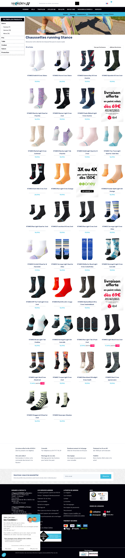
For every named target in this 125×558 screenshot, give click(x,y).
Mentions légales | (38, 553)
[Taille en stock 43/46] (87, 326)
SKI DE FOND (71, 9)
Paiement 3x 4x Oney (44, 498)
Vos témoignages (69, 504)
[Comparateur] (97, 3)
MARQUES (98, 9)
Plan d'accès (15, 498)
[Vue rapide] (46, 62)
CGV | (16, 553)
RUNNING (26, 9)
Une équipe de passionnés (71, 507)
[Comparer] (46, 57)
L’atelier (66, 498)
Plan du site (54, 553)
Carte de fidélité (42, 501)
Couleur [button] (4, 45)
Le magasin (67, 492)
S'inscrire (106, 476)
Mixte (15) (6, 33)
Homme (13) (7, 30)
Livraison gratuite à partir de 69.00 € (49, 492)
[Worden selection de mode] (102, 3)
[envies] (93, 3)
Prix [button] (2, 38)
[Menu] (107, 493)
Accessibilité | (47, 553)
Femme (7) (6, 27)
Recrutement (68, 510)
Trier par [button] (100, 47)
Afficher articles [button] (115, 47)
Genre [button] (3, 23)
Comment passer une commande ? (48, 513)
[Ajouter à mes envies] (46, 52)
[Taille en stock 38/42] (37, 326)
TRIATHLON (41, 9)
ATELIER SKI (51, 9)
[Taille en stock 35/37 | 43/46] (37, 213)
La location (67, 501)
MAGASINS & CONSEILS (85, 9)
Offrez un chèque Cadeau (45, 527)
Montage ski (41, 507)
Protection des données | (25, 553)
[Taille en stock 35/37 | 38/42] (37, 100)
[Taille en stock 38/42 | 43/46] (37, 62)
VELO (33, 9)
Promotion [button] (5, 52)
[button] (88, 3)
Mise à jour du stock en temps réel (48, 510)
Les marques (68, 495)
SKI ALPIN (61, 9)
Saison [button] (3, 49)
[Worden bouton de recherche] (77, 3)
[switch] (102, 498)
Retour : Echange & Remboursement (49, 495)
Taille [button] (3, 41)
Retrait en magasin (43, 504)
